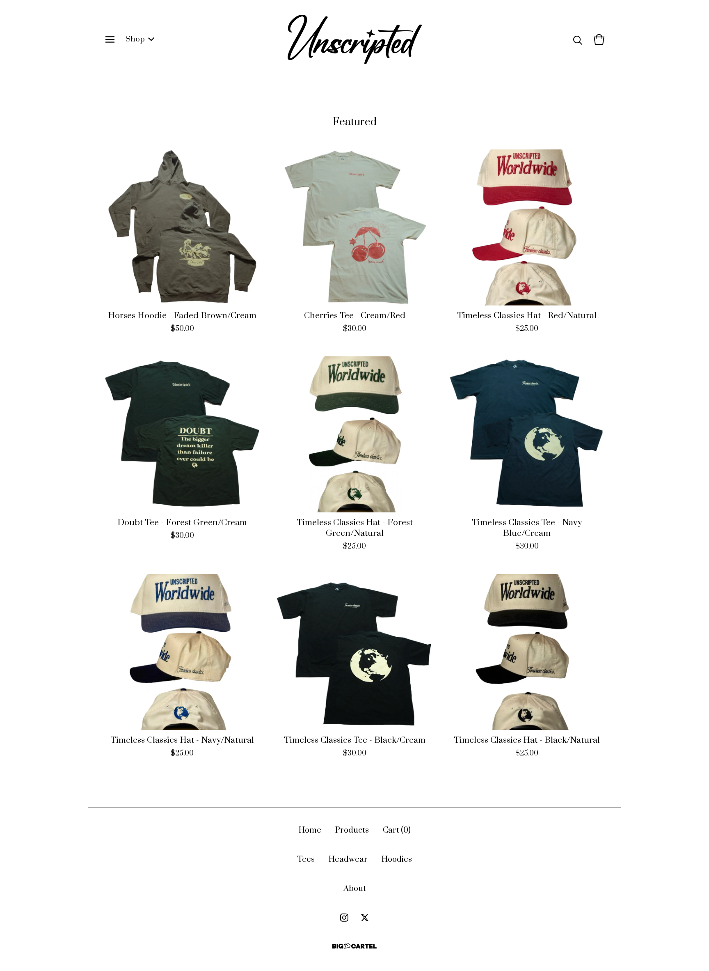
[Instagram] (344, 917)
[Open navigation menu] (110, 39)
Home (310, 830)
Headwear (348, 859)
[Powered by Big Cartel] (354, 946)
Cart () (397, 830)
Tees (306, 859)
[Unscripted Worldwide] (355, 39)
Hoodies (397, 859)
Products (352, 830)
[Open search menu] (577, 39)
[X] (365, 917)
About (354, 889)
